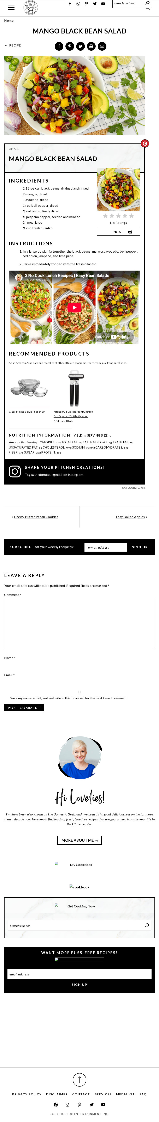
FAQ (143, 1094)
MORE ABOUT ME (77, 840)
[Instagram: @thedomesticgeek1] (17, 471)
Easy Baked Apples (130, 517)
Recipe (14, 45)
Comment (12, 595)
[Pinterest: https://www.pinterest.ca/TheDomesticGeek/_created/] (79, 1104)
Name (10, 658)
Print (118, 232)
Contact (81, 1094)
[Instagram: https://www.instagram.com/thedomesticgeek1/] (67, 1104)
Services (103, 1094)
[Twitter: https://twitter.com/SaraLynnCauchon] (91, 1104)
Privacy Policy (27, 1094)
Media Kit (125, 1094)
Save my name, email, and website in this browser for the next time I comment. (69, 698)
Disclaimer (57, 1094)
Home (8, 20)
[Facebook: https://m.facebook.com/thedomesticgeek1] (55, 1104)
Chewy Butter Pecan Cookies (36, 517)
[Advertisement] (79, 1035)
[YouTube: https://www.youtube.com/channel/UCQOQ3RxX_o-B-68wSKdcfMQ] (103, 1104)
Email (9, 675)
